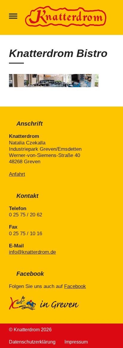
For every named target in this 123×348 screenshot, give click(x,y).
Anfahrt (17, 174)
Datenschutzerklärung (32, 341)
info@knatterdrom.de (32, 252)
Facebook (75, 286)
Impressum (76, 341)
